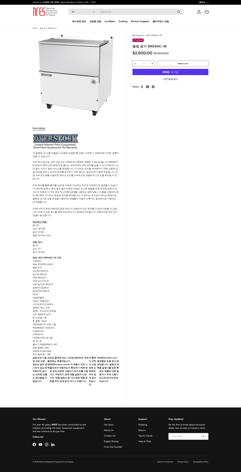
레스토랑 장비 (79, 21)
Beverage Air (138, 35)
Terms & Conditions (165, 462)
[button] (207, 12)
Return (141, 430)
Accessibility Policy (200, 462)
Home (35, 28)
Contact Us (109, 435)
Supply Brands (111, 441)
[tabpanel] (76, 264)
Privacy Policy (183, 462)
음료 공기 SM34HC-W (48, 28)
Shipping (142, 424)
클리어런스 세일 (161, 21)
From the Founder (113, 446)
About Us (108, 430)
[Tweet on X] (142, 87)
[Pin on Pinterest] (153, 87)
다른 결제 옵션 (170, 78)
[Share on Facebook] (147, 87)
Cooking (123, 21)
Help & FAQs (144, 441)
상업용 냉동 (95, 21)
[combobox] (126, 12)
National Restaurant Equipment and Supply (56, 462)
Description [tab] (39, 128)
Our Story (109, 424)
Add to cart (182, 63)
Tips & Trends (145, 435)
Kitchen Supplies (140, 21)
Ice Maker (110, 21)
